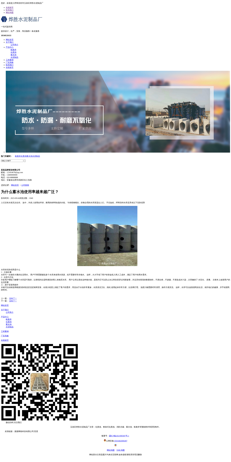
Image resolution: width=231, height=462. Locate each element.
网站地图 (9, 13)
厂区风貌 (9, 62)
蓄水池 (13, 55)
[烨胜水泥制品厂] (21, 21)
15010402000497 (120, 441)
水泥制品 (14, 57)
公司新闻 (25, 185)
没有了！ (13, 298)
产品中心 (9, 47)
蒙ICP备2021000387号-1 (119, 436)
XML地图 (120, 450)
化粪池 (13, 52)
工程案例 (9, 60)
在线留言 (9, 7)
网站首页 (9, 40)
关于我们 (9, 42)
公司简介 (14, 45)
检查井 (13, 50)
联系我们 (9, 10)
